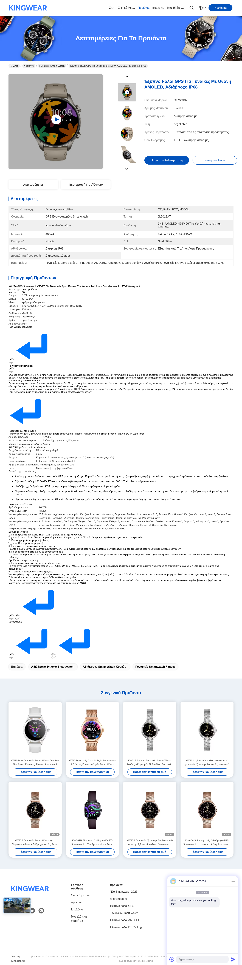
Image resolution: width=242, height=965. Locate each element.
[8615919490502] (41, 911)
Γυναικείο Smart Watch (52, 65)
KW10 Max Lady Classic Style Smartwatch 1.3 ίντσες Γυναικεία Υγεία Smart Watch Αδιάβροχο (92, 762)
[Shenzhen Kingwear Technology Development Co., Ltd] (28, 7)
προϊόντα (144, 7)
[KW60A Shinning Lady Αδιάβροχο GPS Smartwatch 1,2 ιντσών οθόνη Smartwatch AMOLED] (207, 810)
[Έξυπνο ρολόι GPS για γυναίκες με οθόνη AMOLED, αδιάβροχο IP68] (56, 121)
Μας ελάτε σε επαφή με (175, 7)
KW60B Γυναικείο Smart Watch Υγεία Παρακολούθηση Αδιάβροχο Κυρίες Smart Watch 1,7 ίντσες (35, 842)
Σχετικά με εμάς (126, 7)
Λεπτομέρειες (33, 184)
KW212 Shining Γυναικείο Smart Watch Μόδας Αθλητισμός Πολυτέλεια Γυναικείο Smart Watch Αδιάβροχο (149, 762)
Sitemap (36, 956)
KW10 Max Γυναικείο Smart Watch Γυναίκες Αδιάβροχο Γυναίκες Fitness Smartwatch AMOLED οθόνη (35, 762)
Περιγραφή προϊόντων (86, 184)
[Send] (233, 959)
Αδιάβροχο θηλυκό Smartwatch (52, 666)
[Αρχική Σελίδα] (29, 892)
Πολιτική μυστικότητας (17, 958)
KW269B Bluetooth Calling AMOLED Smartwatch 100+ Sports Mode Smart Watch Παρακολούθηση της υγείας (92, 842)
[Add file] (171, 959)
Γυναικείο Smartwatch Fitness (155, 666)
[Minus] (233, 881)
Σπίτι (112, 7)
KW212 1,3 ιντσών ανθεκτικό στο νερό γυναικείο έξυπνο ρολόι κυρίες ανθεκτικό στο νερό (207, 762)
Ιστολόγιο (158, 7)
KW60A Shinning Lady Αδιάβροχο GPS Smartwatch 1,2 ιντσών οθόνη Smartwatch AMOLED (207, 842)
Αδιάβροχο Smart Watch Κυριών (104, 666)
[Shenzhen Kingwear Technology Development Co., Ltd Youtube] (32, 911)
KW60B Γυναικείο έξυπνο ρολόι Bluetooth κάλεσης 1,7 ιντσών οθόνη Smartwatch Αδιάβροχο (150, 842)
